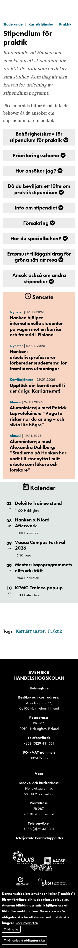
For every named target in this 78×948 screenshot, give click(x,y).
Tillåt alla (11, 929)
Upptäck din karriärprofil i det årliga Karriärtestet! (37, 388)
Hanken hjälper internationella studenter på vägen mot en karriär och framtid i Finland (36, 326)
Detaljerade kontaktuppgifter (39, 838)
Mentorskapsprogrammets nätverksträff (43, 567)
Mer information (27, 923)
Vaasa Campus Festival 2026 (40, 545)
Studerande (13, 24)
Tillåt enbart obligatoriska (24, 940)
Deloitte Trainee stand (38, 503)
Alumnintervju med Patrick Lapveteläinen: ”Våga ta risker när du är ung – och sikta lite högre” (38, 416)
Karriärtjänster (40, 24)
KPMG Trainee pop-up (39, 588)
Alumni (15, 402)
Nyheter (16, 312)
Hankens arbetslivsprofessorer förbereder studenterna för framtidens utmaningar (38, 360)
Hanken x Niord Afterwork (32, 523)
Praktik (65, 24)
